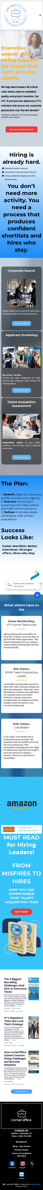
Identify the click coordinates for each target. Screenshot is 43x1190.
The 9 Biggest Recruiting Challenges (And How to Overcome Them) (15, 985)
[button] (40, 15)
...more (19, 1006)
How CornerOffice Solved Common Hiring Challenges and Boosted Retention (15, 1059)
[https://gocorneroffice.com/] (16, 15)
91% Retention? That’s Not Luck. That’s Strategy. (14, 1021)
